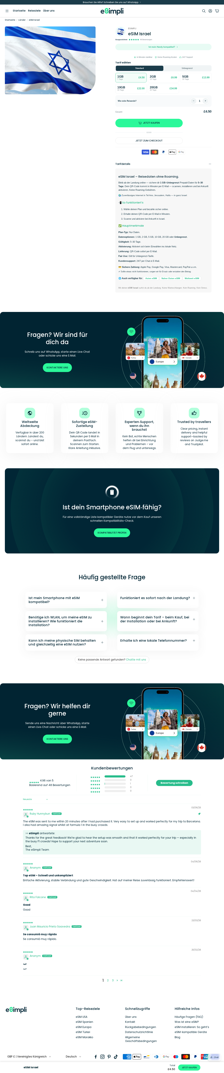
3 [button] (113, 980)
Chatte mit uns (136, 659)
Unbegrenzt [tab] (187, 68)
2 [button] (108, 980)
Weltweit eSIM (192, 278)
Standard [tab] (139, 68)
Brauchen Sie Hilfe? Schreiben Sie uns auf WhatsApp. (111, 2)
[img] (28, 808)
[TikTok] (116, 1057)
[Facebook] (96, 1057)
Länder (22, 19)
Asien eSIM (151, 278)
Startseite (10, 19)
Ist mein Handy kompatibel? (162, 47)
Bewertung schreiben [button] (174, 783)
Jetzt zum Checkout (149, 140)
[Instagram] (102, 1057)
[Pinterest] (109, 1057)
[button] (7, 11)
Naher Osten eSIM (171, 278)
